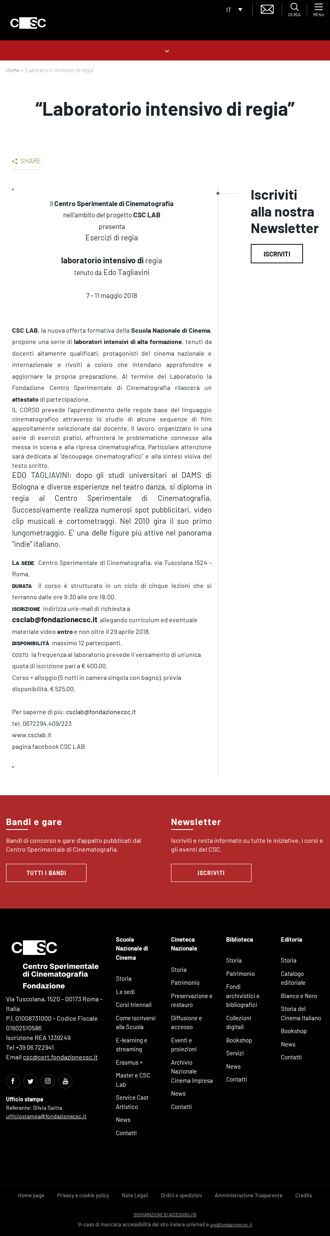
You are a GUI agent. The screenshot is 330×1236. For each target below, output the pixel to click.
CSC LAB (73, 746)
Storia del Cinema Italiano (301, 1013)
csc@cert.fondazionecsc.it (60, 1057)
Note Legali (135, 1195)
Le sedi (125, 991)
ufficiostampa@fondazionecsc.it (46, 1116)
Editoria (291, 939)
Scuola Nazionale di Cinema (132, 948)
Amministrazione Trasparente (249, 1195)
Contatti (126, 1132)
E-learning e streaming (131, 1044)
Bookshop (239, 1040)
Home (13, 70)
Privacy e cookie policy (83, 1195)
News (123, 1119)
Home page (31, 1195)
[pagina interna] (165, 50)
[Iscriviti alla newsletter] (267, 8)
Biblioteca (239, 939)
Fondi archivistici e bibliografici (243, 995)
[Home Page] (28, 23)
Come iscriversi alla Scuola (136, 1022)
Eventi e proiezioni (184, 1044)
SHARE (30, 160)
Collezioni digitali (238, 1022)
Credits (303, 1195)
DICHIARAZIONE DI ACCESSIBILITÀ (165, 1214)
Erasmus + (129, 1062)
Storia (124, 978)
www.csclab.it (32, 734)
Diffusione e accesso (186, 1022)
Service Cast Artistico (132, 1102)
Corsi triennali (134, 1004)
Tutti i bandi (46, 872)
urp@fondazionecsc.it (231, 1224)
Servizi (235, 1053)
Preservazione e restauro (191, 1000)
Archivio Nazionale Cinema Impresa (192, 1071)
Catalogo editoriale (293, 978)
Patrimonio (185, 982)
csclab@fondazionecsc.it (54, 619)
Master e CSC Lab (133, 1079)
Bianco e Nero (299, 995)
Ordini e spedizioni (181, 1195)
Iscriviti (277, 254)
